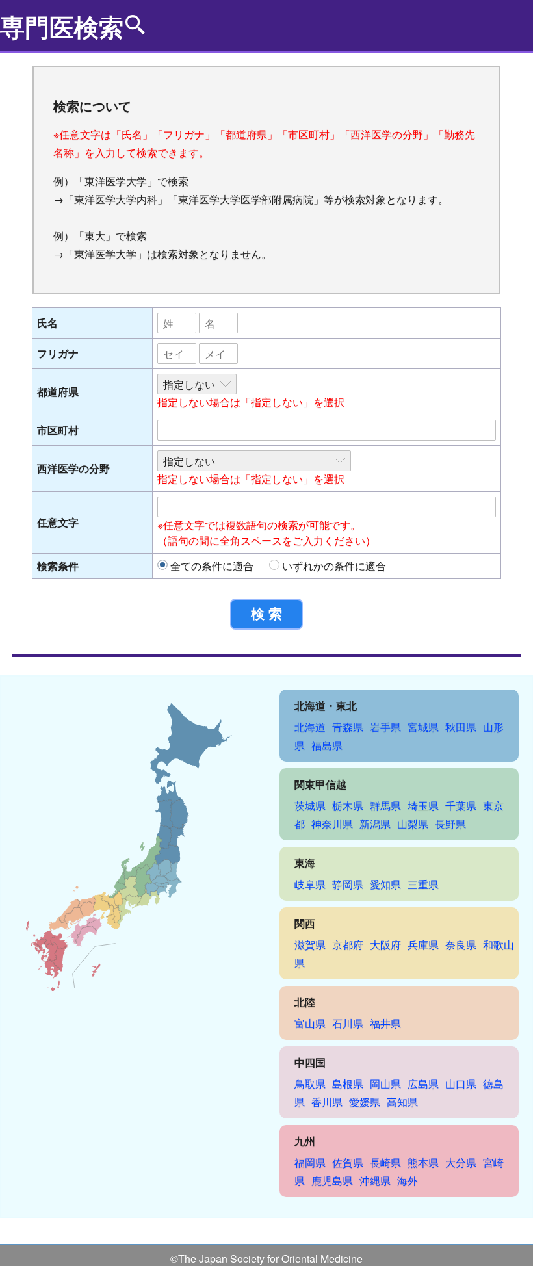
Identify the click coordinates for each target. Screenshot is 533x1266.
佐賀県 (347, 1162)
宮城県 (423, 726)
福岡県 (310, 1162)
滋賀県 (310, 944)
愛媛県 (364, 1101)
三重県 (423, 884)
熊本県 (423, 1162)
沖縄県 (375, 1180)
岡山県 (385, 1083)
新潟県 (375, 823)
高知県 (402, 1101)
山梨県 (412, 823)
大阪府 (385, 944)
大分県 (460, 1162)
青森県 (347, 726)
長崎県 (385, 1162)
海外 (407, 1180)
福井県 (385, 1023)
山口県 (460, 1083)
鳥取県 (310, 1083)
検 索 (266, 613)
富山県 (310, 1023)
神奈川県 (332, 823)
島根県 (347, 1083)
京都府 (347, 944)
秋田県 (460, 726)
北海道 (310, 726)
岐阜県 (310, 884)
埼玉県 (423, 805)
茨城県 (310, 805)
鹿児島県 (332, 1180)
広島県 (423, 1083)
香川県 (327, 1101)
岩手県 (385, 726)
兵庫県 (423, 944)
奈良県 (460, 944)
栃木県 (347, 805)
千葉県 (460, 805)
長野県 (450, 823)
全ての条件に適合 (212, 565)
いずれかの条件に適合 (334, 565)
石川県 (347, 1023)
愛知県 (385, 884)
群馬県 (385, 805)
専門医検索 (62, 26)
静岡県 (347, 884)
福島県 (327, 745)
